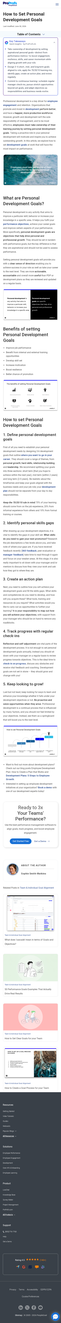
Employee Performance (11, 1153)
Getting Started (8, 1111)
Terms (21, 1289)
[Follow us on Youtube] (40, 1307)
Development (8, 1163)
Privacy (13, 1289)
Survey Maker (8, 1200)
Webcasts (6, 1126)
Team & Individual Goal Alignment (37, 887)
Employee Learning (10, 1173)
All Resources (8, 1136)
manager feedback (13, 554)
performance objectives (16, 224)
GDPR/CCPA (45, 1289)
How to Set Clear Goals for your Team (23, 1038)
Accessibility (32, 1289)
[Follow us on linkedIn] (20, 1307)
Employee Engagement (11, 1158)
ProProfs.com (8, 1210)
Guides (5, 1121)
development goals (17, 144)
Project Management (10, 1205)
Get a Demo (40, 841)
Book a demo (45, 787)
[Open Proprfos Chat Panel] (55, 1316)
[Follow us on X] (27, 1307)
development (32, 109)
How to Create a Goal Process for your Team (27, 1088)
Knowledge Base (9, 1195)
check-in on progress (14, 663)
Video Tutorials (8, 1116)
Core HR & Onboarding (11, 1168)
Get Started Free (21, 841)
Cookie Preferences (30, 1296)
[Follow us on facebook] (33, 1307)
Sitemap (18, 1315)
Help (4, 1237)
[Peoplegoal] (11, 4)
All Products (8, 1215)
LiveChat (6, 1190)
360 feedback (29, 550)
